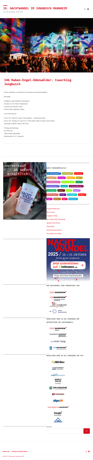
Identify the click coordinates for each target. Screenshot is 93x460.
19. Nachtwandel (53, 173)
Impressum (6, 451)
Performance (52, 194)
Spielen (57, 199)
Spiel (49, 199)
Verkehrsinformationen (54, 230)
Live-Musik (51, 190)
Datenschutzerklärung (20, 451)
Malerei (61, 190)
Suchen (49, 427)
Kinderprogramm (53, 182)
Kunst (79, 182)
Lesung (64, 186)
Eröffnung (78, 173)
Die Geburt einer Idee (53, 233)
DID (23, 456)
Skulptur (82, 194)
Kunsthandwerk (53, 186)
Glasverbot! (50, 226)
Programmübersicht (53, 209)
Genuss (70, 178)
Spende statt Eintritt (53, 223)
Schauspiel (72, 194)
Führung (61, 178)
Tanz (64, 199)
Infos (79, 178)
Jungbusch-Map (51, 216)
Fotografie (51, 178)
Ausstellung (67, 173)
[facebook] (84, 9)
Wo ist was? (50, 212)
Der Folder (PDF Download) (55, 219)
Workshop (73, 199)
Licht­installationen (76, 186)
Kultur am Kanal (68, 182)
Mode (69, 190)
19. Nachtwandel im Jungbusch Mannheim (35, 8)
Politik (62, 194)
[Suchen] (86, 431)
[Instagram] (88, 9)
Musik (77, 190)
